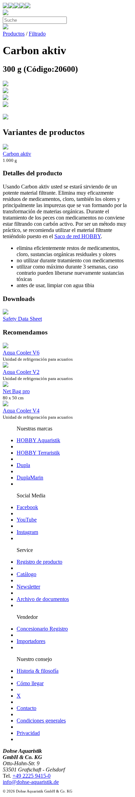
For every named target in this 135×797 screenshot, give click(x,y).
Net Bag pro (16, 391)
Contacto (26, 708)
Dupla (23, 465)
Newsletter (28, 587)
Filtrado (37, 34)
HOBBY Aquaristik (38, 440)
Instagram (27, 532)
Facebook (27, 507)
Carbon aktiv (17, 154)
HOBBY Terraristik (38, 453)
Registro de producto (39, 562)
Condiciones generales (41, 720)
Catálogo (26, 574)
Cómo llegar (30, 683)
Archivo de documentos (43, 599)
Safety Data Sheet (22, 319)
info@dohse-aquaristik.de (31, 782)
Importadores (31, 641)
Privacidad (28, 733)
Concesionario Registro (42, 629)
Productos (14, 34)
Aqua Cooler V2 (21, 372)
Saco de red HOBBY (77, 236)
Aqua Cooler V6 (21, 353)
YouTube (27, 520)
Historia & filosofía (37, 671)
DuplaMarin (30, 477)
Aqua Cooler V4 (21, 411)
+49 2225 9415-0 (31, 776)
